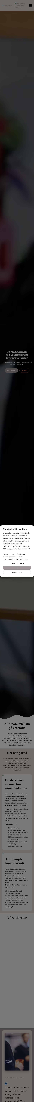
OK (17, 568)
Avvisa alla (17, 572)
